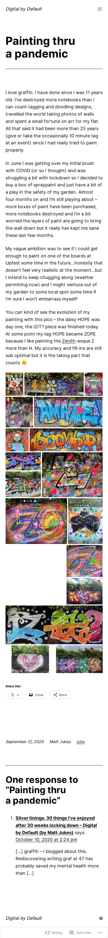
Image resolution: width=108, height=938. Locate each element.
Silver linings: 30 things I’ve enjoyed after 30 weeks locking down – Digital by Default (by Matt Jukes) (56, 825)
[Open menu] (100, 9)
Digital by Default (24, 9)
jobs (81, 741)
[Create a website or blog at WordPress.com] (101, 918)
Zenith (69, 341)
